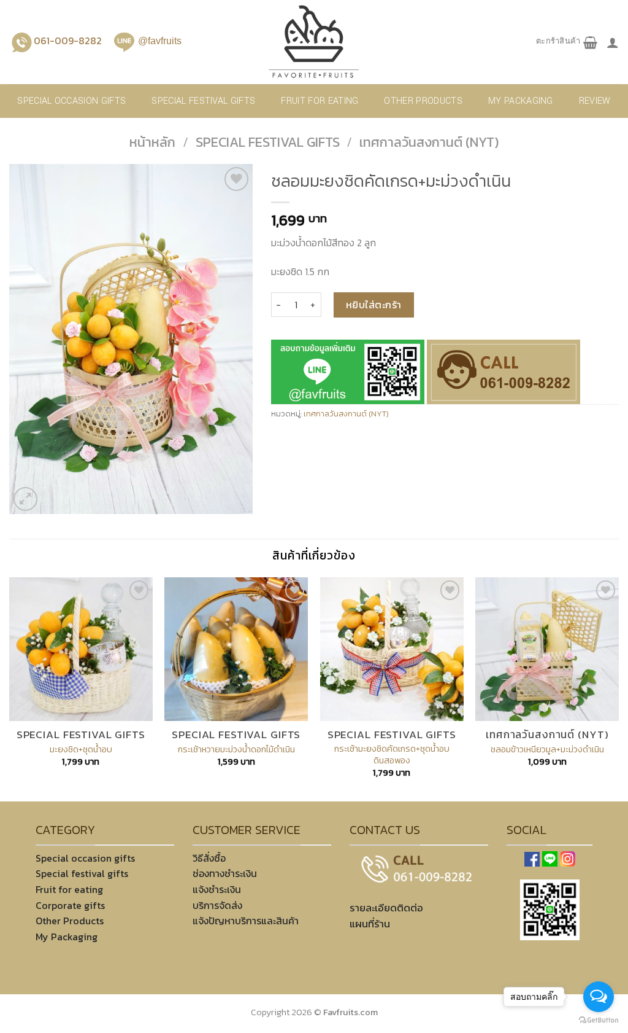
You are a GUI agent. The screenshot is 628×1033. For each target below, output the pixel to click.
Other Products (70, 920)
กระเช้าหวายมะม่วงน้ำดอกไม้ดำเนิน (236, 749)
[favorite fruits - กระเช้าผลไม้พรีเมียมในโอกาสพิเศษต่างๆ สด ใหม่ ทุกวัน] (314, 42)
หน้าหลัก (152, 142)
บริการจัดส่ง (217, 905)
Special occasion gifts (71, 101)
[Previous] (10, 688)
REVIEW (595, 101)
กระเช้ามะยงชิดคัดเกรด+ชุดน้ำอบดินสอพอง (392, 754)
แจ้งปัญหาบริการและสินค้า (246, 920)
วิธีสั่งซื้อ (209, 858)
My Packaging (520, 101)
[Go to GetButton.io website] (598, 1020)
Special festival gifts (203, 101)
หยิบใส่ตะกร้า (374, 304)
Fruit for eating (319, 101)
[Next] (618, 688)
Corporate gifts (70, 905)
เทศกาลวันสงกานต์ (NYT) (429, 142)
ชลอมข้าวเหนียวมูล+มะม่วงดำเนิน (547, 749)
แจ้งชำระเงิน (217, 889)
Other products (423, 101)
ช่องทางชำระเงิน (225, 873)
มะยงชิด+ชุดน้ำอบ (81, 749)
